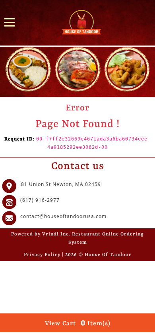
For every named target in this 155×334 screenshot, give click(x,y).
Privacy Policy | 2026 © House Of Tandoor (78, 255)
